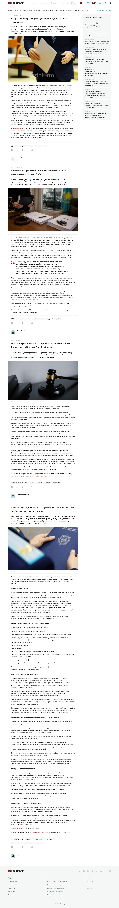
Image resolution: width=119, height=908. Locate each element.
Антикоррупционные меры (55, 891)
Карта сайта (90, 881)
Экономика (11, 891)
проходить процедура (40, 832)
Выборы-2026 (79, 10)
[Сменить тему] (82, 3)
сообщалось (19, 128)
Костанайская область (19, 483)
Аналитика (64, 3)
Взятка (39, 483)
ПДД (48, 319)
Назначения (24, 10)
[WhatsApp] (17, 150)
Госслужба (42, 146)
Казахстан (29, 839)
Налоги (47, 483)
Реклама (89, 888)
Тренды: (10, 10)
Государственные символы (55, 888)
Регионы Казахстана (24, 319)
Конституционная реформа (65, 10)
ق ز (103, 3)
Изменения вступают (18, 828)
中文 (99, 3)
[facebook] (92, 871)
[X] (32, 150)
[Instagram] (12, 150)
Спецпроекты (50, 10)
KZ (88, 3)
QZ (91, 3)
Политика (11, 885)
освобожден (47, 310)
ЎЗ (105, 3)
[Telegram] (22, 150)
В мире (10, 895)
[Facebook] (27, 150)
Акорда (16, 10)
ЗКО (12, 319)
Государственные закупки (55, 895)
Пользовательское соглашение (57, 881)
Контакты (90, 885)
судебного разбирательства (37, 476)
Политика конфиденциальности (57, 885)
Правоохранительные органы (22, 843)
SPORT (73, 3)
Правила (39, 839)
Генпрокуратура (17, 839)
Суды (32, 483)
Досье (43, 10)
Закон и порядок (34, 10)
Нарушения (39, 319)
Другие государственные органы (23, 146)
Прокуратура (49, 839)
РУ (93, 3)
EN (96, 3)
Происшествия (13, 881)
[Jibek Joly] (101, 10)
